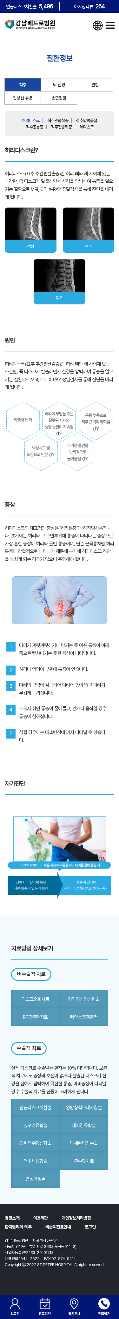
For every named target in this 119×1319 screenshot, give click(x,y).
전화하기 (104, 1313)
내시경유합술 (84, 1125)
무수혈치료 (84, 1161)
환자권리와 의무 (18, 1226)
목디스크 (87, 126)
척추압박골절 (86, 120)
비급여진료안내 (58, 1226)
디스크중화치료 (36, 999)
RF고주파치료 (35, 1017)
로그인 (90, 1226)
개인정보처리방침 (76, 1218)
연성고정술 (35, 1179)
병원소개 (12, 1218)
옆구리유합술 (35, 1125)
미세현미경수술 (84, 1143)
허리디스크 (30, 120)
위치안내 (74, 1313)
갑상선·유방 (22, 97)
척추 (22, 84)
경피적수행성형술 (35, 1143)
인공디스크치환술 (35, 1107)
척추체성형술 (35, 1161)
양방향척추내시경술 (84, 1107)
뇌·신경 (59, 84)
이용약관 (40, 1218)
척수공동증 (34, 126)
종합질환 (58, 97)
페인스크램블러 (84, 1017)
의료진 (15, 1313)
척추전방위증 (61, 126)
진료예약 (45, 1313)
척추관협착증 (57, 120)
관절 (95, 84)
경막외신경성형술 (84, 999)
